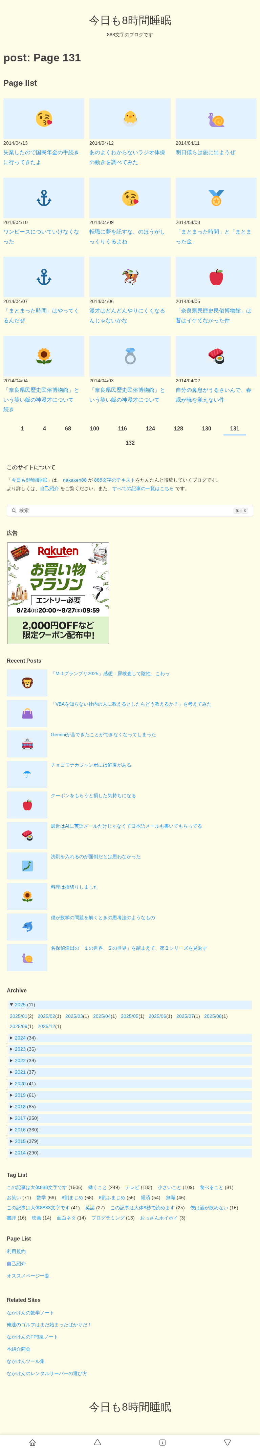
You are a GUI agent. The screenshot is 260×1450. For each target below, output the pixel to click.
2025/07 (185, 1016)
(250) (27, 1118)
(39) (25, 1060)
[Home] (32, 1442)
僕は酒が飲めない (209, 1207)
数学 (41, 1197)
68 (68, 428)
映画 (36, 1218)
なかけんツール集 (26, 1361)
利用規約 (16, 1251)
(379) (27, 1141)
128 (178, 428)
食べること (211, 1187)
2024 (20, 1038)
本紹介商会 (18, 1349)
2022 (20, 1060)
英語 (90, 1207)
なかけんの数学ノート (30, 1312)
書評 (11, 1218)
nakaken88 (75, 480)
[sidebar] (162, 1442)
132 (130, 443)
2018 (20, 1106)
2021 (20, 1072)
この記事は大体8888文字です (38, 1207)
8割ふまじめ (112, 1197)
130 (206, 428)
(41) (25, 1083)
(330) (27, 1129)
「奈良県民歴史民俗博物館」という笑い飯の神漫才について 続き (41, 399)
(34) (25, 1038)
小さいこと (169, 1187)
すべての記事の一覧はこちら (143, 488)
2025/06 (157, 1016)
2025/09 (18, 1026)
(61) (25, 1095)
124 (150, 428)
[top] (97, 1442)
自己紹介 (49, 488)
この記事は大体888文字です (37, 1187)
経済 (145, 1197)
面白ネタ (66, 1218)
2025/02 (46, 1016)
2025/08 (213, 1016)
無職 (170, 1197)
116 (122, 428)
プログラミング (108, 1218)
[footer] (227, 1442)
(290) (27, 1152)
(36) (25, 1049)
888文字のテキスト (114, 480)
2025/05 (129, 1016)
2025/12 (46, 1026)
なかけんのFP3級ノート (32, 1337)
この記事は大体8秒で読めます (142, 1207)
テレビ (132, 1187)
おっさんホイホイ (159, 1218)
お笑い (14, 1197)
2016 (20, 1129)
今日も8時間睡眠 (130, 20)
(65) (25, 1106)
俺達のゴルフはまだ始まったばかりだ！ (49, 1324)
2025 (20, 1004)
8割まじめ (72, 1197)
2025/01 (18, 1016)
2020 (20, 1083)
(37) (25, 1072)
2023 (20, 1049)
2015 (20, 1141)
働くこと (97, 1187)
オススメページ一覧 (28, 1275)
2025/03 (74, 1016)
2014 (20, 1152)
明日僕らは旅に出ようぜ (205, 152)
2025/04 (102, 1016)
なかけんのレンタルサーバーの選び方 (47, 1373)
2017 (20, 1118)
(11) (25, 1004)
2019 (20, 1095)
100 (94, 428)
